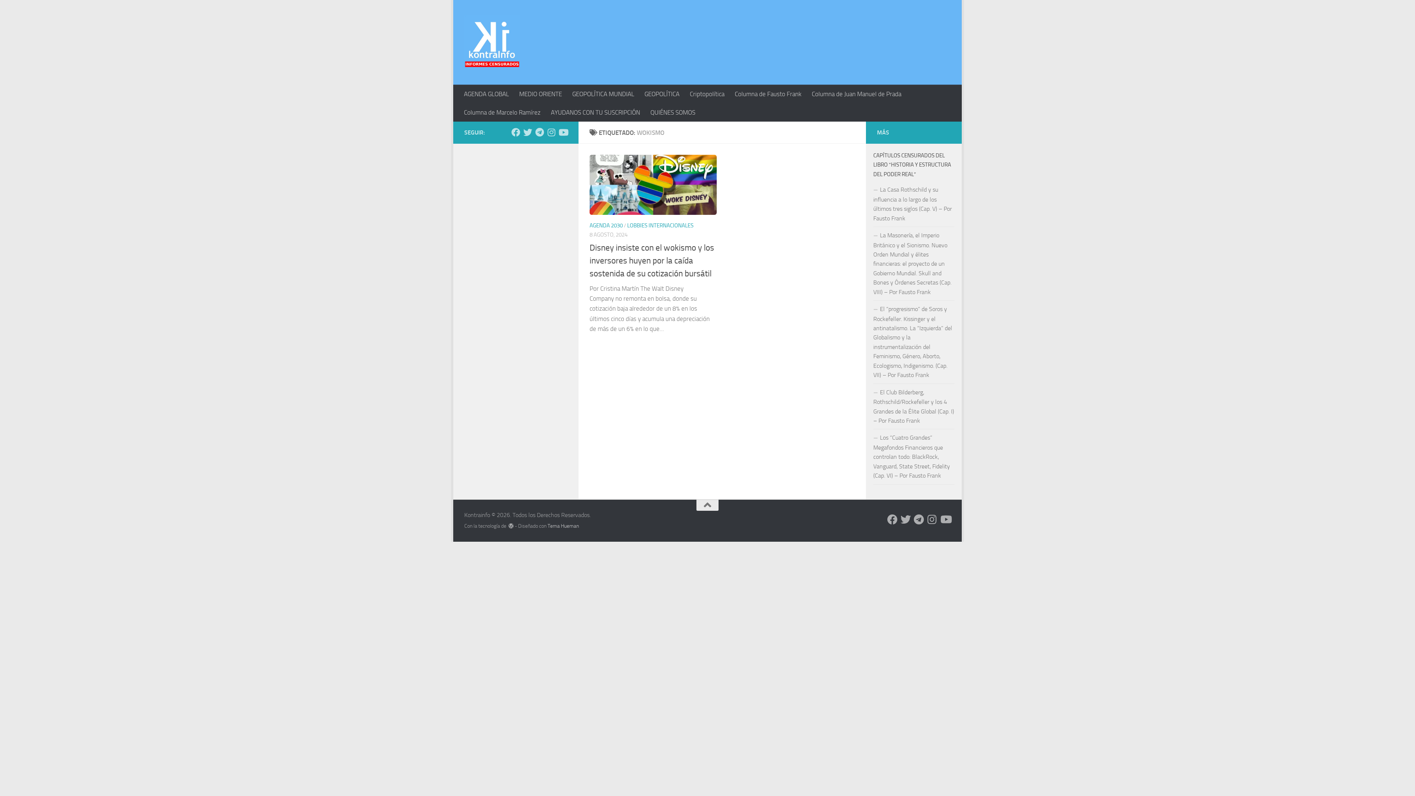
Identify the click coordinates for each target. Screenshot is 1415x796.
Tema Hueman (563, 526)
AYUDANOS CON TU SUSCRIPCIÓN (595, 112)
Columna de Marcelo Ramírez (502, 112)
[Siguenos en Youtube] (563, 132)
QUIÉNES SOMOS (672, 112)
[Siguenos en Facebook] (515, 132)
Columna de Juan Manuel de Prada (856, 94)
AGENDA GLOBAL (486, 94)
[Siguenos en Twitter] (527, 132)
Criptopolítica (707, 94)
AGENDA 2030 (606, 225)
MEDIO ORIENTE (540, 94)
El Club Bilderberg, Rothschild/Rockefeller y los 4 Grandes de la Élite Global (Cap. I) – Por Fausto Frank (913, 406)
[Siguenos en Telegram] (539, 132)
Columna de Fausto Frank (768, 94)
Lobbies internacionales (660, 225)
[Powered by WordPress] (511, 525)
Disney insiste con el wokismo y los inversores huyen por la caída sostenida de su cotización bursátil (652, 260)
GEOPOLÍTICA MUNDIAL (603, 94)
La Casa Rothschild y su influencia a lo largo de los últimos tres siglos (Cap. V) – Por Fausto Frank (912, 203)
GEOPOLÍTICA (661, 94)
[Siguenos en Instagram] (551, 132)
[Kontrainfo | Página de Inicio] (492, 42)
